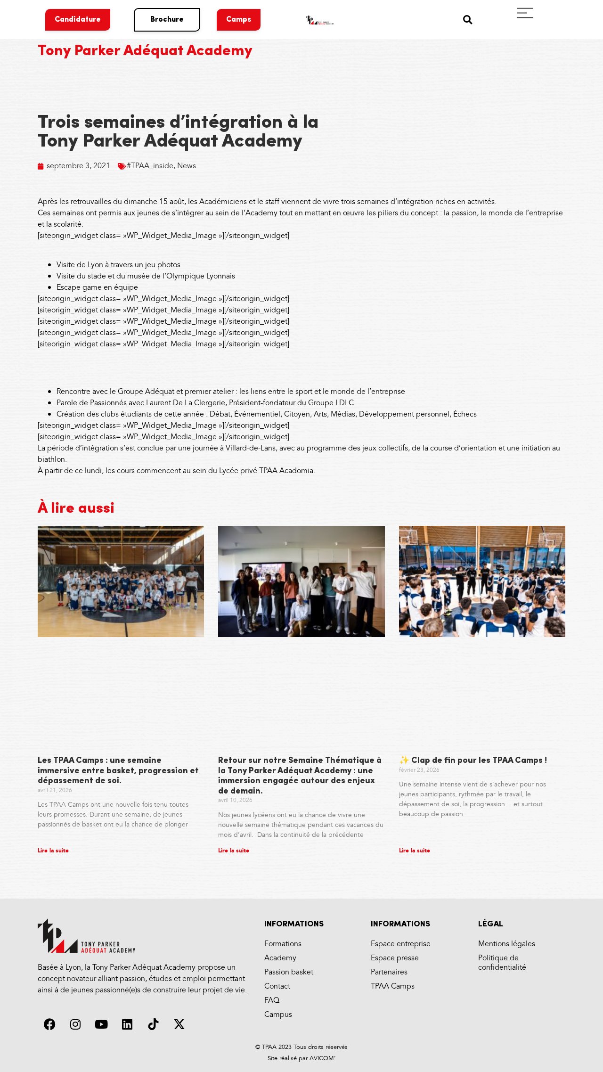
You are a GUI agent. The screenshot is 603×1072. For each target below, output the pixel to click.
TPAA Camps (393, 986)
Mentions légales (506, 944)
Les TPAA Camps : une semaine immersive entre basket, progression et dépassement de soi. (118, 771)
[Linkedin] (127, 1024)
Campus (278, 1015)
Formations (283, 944)
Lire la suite (53, 850)
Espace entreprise (401, 944)
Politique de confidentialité (502, 963)
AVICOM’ (321, 1058)
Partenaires (389, 972)
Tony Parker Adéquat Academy (145, 51)
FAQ (271, 1001)
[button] (467, 19)
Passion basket (288, 972)
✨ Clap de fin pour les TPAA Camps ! (473, 761)
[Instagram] (75, 1024)
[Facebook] (49, 1024)
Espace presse (395, 958)
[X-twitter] (179, 1024)
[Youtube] (101, 1024)
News (186, 166)
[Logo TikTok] (153, 1024)
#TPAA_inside (150, 166)
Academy (280, 958)
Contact (277, 986)
